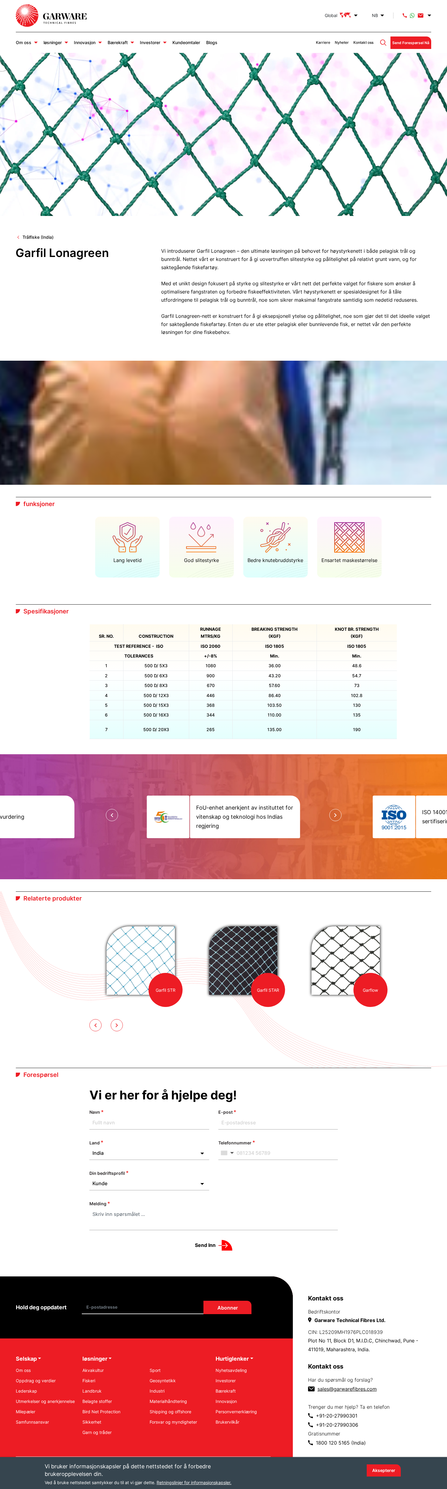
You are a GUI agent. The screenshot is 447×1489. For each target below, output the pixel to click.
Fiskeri (88, 1380)
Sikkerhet (91, 1422)
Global (331, 15)
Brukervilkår (227, 1422)
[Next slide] (335, 815)
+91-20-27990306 (337, 1425)
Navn (94, 1112)
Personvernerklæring (236, 1411)
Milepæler (25, 1411)
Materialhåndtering (168, 1401)
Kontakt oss (363, 42)
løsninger (52, 42)
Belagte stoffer (97, 1401)
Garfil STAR (268, 990)
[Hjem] (57, 15)
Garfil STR (165, 990)
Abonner (227, 1308)
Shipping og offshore (170, 1411)
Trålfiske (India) (38, 237)
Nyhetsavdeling (231, 1370)
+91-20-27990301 (336, 1416)
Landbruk (92, 1391)
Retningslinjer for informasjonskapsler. (194, 1482)
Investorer (150, 42)
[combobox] (149, 1153)
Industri (157, 1391)
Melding (97, 1203)
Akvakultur (93, 1370)
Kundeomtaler (186, 42)
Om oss (23, 42)
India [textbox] (98, 1153)
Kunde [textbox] (99, 1183)
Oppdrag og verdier (36, 1380)
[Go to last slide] (112, 815)
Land (94, 1142)
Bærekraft (118, 42)
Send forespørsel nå (410, 42)
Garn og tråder (97, 1432)
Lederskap (26, 1391)
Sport (155, 1370)
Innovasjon (84, 42)
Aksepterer (383, 1470)
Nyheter (342, 42)
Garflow (370, 990)
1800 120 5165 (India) (341, 1443)
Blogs (211, 42)
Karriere (323, 42)
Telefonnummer (234, 1142)
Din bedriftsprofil (107, 1173)
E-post (225, 1112)
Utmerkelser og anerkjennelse (45, 1401)
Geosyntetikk (163, 1380)
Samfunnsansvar (32, 1422)
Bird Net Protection (101, 1411)
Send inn (205, 1245)
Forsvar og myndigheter (173, 1422)
